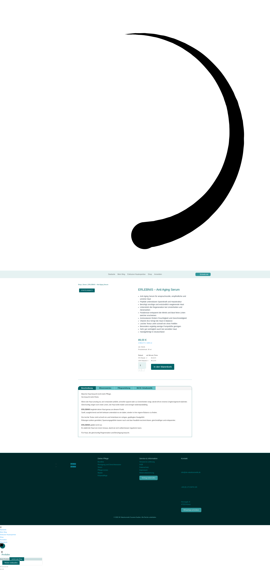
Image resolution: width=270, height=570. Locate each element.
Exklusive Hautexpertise (136, 274)
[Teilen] (5, 566)
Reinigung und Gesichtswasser (109, 464)
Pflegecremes (103, 470)
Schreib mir (204, 274)
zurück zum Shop (17, 559)
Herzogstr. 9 (185, 502)
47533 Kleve (186, 504)
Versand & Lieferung (147, 462)
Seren (85, 284)
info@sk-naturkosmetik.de (190, 472)
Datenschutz (144, 467)
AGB (141, 464)
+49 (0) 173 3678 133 (189, 487)
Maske (100, 473)
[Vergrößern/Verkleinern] (1, 566)
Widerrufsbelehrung (146, 473)
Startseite (111, 274)
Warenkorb (3, 542)
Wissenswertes (105, 388)
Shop (150, 274)
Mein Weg (121, 274)
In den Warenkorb (163, 366)
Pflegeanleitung (124, 388)
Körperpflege (102, 475)
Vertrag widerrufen (148, 478)
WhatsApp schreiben (191, 510)
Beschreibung (87, 388)
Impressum (143, 470)
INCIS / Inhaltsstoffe (144, 388)
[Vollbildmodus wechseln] (3, 566)
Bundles (101, 462)
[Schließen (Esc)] (7, 566)
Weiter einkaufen (11, 563)
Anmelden (158, 274)
